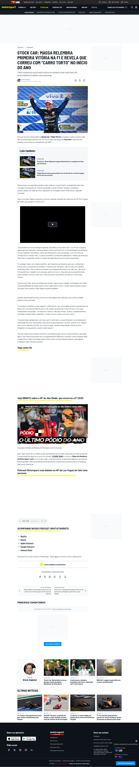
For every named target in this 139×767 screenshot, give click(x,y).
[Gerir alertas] (65, 577)
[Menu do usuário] (136, 7)
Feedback (97, 736)
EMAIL (126, 2)
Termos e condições (55, 761)
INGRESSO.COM (29, 2)
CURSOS (55, 2)
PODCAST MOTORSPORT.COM (67, 12)
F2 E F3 (94, 7)
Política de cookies (68, 761)
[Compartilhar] (76, 80)
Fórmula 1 (22, 7)
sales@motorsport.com (101, 746)
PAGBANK (47, 2)
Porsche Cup (57, 7)
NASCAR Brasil (71, 7)
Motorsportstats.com (57, 750)
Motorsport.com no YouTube (46, 12)
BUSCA (104, 2)
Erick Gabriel (25, 79)
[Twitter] (45, 577)
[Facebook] (40, 577)
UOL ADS (70, 2)
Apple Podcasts (27, 543)
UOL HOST (39, 2)
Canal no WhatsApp (95, 12)
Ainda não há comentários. (52, 609)
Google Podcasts (27, 547)
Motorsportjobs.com (56, 744)
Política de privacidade (83, 761)
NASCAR (84, 7)
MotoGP (33, 7)
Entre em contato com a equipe (103, 743)
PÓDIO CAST (81, 12)
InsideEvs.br (54, 737)
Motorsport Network (62, 763)
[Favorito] (80, 80)
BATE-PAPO (115, 2)
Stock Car (44, 7)
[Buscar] (132, 7)
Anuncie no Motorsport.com (102, 739)
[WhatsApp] (50, 577)
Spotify (23, 536)
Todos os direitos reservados (79, 763)
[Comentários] (85, 80)
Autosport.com (55, 747)
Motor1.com (53, 741)
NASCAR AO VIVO (109, 12)
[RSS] (32, 750)
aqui (56, 556)
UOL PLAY (62, 2)
